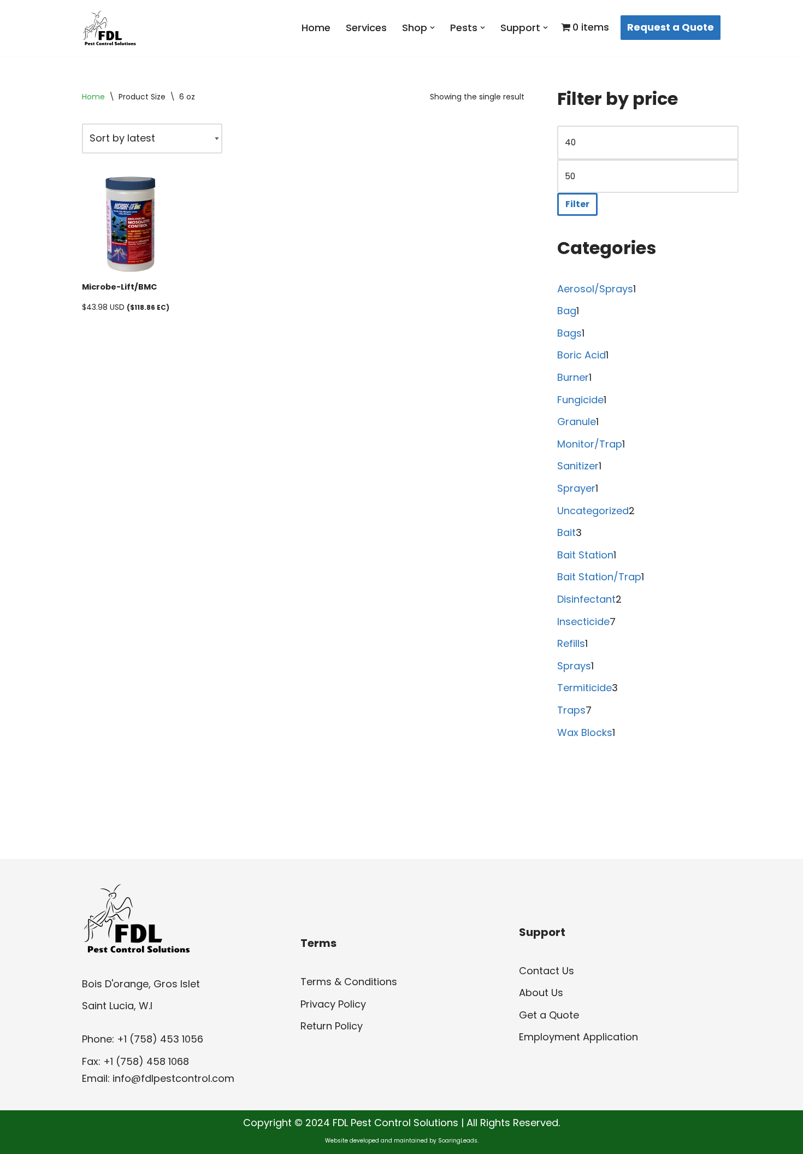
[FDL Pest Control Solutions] (109, 28)
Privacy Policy (333, 1004)
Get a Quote (549, 1015)
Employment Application (578, 1037)
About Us (541, 992)
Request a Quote (670, 27)
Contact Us (546, 971)
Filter (577, 204)
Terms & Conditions (348, 981)
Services (366, 27)
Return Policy (331, 1026)
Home (316, 27)
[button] (432, 27)
